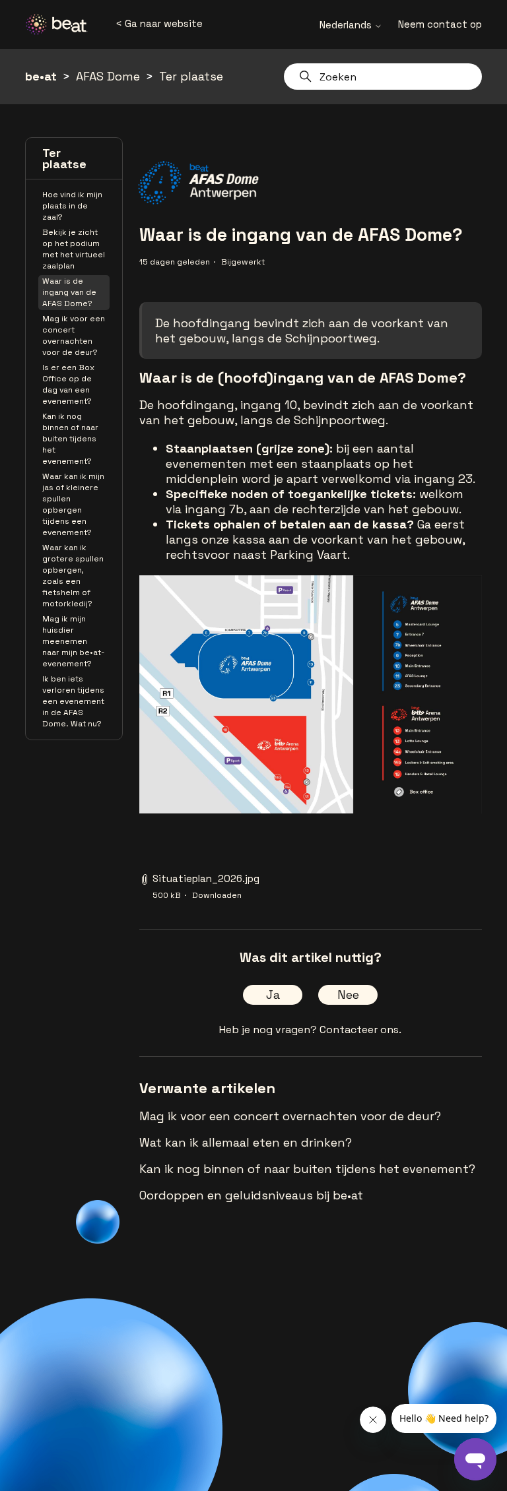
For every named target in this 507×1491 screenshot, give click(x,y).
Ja (273, 994)
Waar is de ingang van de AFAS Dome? (69, 292)
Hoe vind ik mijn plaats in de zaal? (72, 205)
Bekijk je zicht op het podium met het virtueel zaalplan (73, 249)
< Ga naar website (159, 23)
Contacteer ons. (360, 1029)
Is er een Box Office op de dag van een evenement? (68, 384)
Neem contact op (440, 24)
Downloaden (217, 895)
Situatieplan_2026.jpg (205, 878)
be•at (41, 76)
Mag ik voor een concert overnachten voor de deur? (73, 335)
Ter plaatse (191, 76)
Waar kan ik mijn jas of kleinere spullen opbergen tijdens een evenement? (73, 504)
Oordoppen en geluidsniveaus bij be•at (251, 1195)
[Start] (61, 24)
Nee (348, 994)
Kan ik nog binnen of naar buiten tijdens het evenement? (70, 438)
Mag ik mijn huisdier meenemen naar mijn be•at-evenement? (73, 641)
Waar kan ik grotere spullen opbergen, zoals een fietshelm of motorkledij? (73, 575)
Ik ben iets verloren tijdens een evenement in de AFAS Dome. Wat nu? (73, 701)
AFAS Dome (108, 76)
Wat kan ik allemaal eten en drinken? (245, 1142)
